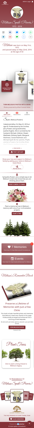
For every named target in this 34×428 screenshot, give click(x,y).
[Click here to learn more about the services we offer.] (17, 409)
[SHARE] (24, 37)
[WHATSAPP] (30, 32)
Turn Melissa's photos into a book (17, 104)
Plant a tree (17, 213)
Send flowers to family (17, 184)
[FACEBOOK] (10, 32)
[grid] (17, 86)
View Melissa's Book (17, 327)
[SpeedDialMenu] (29, 423)
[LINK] (30, 37)
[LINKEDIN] (3, 37)
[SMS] (17, 37)
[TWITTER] (24, 32)
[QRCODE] (3, 32)
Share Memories (18, 419)
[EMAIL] (10, 37)
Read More (17, 148)
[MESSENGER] (17, 32)
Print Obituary (18, 152)
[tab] (7, 113)
